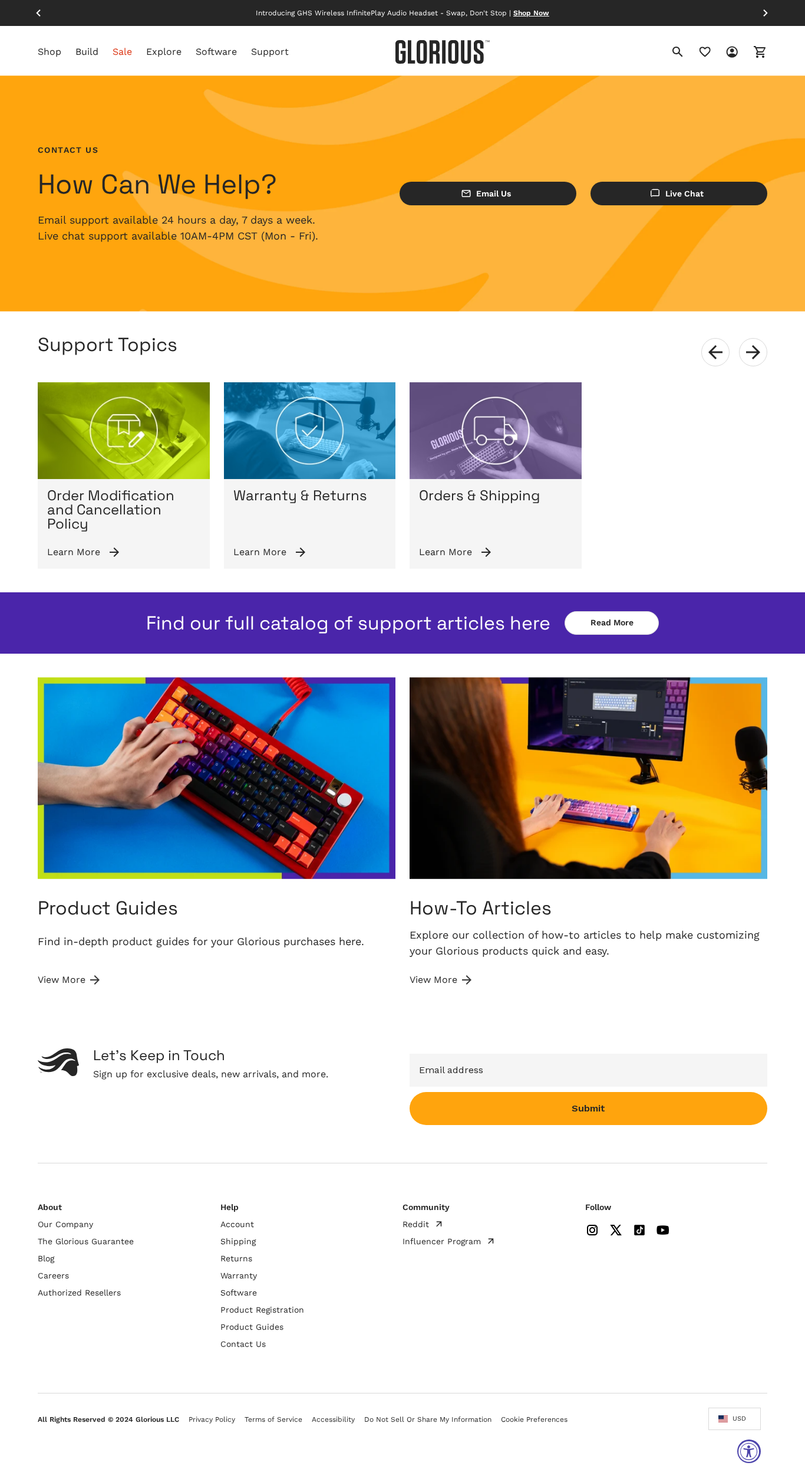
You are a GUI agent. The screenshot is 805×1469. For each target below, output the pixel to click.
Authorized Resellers (79, 1292)
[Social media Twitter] (616, 1230)
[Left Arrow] (39, 12)
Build (86, 52)
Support (270, 52)
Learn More (73, 552)
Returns (236, 1258)
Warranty (238, 1275)
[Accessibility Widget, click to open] (749, 1451)
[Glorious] (442, 51)
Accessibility (333, 1419)
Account (237, 1224)
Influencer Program (441, 1241)
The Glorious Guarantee (86, 1241)
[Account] (725, 52)
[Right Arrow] (766, 12)
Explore (164, 52)
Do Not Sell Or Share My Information (427, 1419)
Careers (53, 1275)
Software (216, 52)
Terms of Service (273, 1419)
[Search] (678, 52)
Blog (46, 1258)
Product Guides (251, 1327)
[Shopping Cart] (753, 52)
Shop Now (531, 13)
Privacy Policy (212, 1419)
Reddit (415, 1224)
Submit (588, 1108)
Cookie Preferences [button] (534, 1419)
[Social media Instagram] (592, 1230)
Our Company (65, 1224)
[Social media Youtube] (663, 1230)
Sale (122, 52)
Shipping (238, 1241)
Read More (612, 622)
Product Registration (262, 1309)
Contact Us (243, 1344)
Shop (49, 52)
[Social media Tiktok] (639, 1230)
